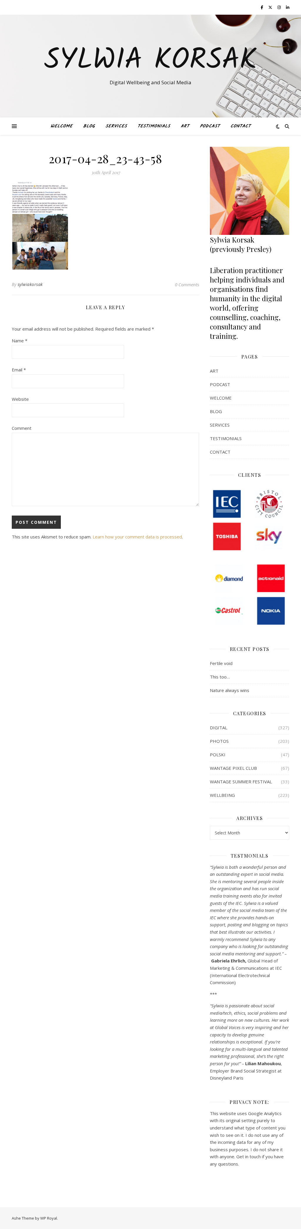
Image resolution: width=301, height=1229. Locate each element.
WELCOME (62, 126)
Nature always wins (229, 690)
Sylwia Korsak (150, 60)
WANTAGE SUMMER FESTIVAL (241, 781)
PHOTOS (219, 741)
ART (185, 126)
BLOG (89, 126)
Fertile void (221, 663)
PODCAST (210, 126)
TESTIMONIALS (154, 126)
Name (19, 341)
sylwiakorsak (30, 284)
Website (20, 399)
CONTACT (240, 126)
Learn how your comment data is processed (137, 537)
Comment (21, 428)
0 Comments (187, 284)
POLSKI (217, 754)
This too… (220, 677)
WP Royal (48, 1218)
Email (19, 370)
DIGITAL (218, 727)
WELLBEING (222, 795)
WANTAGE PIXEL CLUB (233, 768)
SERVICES (116, 126)
